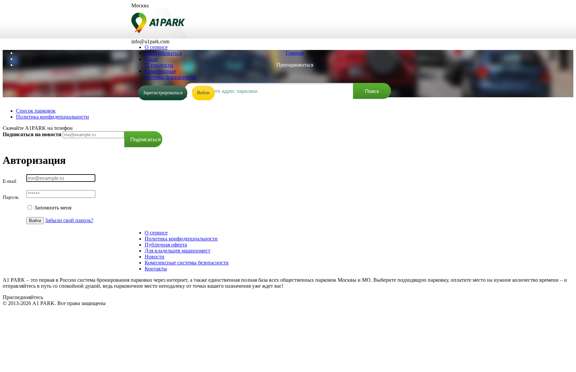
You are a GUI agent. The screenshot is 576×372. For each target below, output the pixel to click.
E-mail (9, 181)
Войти (203, 92)
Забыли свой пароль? (69, 220)
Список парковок (36, 111)
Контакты (156, 268)
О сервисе (156, 232)
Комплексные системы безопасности (187, 262)
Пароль (11, 197)
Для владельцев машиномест (177, 250)
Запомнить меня (52, 207)
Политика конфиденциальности (52, 117)
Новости (154, 256)
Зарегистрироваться (162, 92)
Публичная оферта (166, 244)
